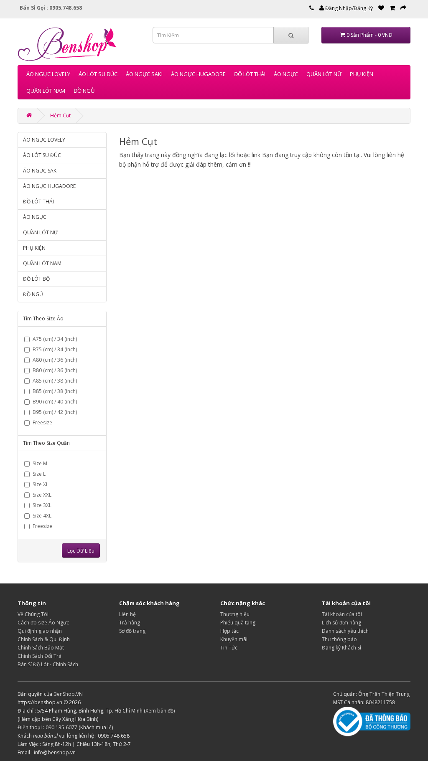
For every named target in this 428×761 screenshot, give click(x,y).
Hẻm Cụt (60, 115)
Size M (40, 463)
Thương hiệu (235, 614)
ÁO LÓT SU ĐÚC (98, 74)
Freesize (42, 422)
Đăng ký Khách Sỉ (341, 647)
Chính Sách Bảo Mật (41, 647)
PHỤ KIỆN (361, 74)
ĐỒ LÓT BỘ (36, 278)
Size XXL (42, 494)
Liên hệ (127, 614)
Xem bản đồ (159, 710)
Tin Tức (228, 647)
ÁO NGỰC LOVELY (48, 74)
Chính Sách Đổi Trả (39, 656)
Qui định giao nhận (40, 630)
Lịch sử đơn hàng (341, 622)
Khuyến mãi (233, 639)
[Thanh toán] (403, 8)
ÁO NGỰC (286, 74)
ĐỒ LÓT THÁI (249, 74)
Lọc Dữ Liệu (80, 550)
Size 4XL (42, 515)
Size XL (40, 484)
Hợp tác (229, 630)
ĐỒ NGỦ (84, 90)
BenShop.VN (68, 694)
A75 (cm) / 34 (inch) (55, 338)
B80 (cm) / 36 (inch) (55, 370)
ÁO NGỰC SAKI (144, 74)
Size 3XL (42, 505)
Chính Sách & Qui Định (44, 639)
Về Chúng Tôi (33, 614)
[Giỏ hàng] (392, 8)
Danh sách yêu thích (345, 630)
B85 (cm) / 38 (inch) (55, 391)
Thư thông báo (339, 639)
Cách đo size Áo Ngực (43, 622)
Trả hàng (129, 622)
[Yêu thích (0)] (381, 8)
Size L (39, 473)
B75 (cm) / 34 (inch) (55, 349)
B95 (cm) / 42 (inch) (55, 412)
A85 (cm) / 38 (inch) (55, 380)
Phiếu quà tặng (237, 622)
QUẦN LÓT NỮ (323, 74)
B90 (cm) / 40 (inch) (55, 401)
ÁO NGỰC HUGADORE (198, 74)
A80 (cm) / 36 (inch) (55, 359)
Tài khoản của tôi (342, 614)
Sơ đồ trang (132, 630)
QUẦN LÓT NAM (45, 90)
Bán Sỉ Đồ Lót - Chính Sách (48, 664)
